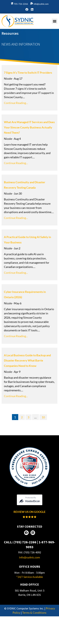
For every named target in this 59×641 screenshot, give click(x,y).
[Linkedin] (32, 9)
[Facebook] (27, 9)
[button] (54, 21)
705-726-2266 (21, 4)
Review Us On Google (29, 511)
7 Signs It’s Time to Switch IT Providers (28, 72)
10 (44, 416)
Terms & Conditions (34, 612)
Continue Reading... (16, 103)
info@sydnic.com (41, 4)
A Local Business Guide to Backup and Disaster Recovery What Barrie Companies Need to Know (27, 360)
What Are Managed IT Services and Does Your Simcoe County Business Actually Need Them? (29, 127)
